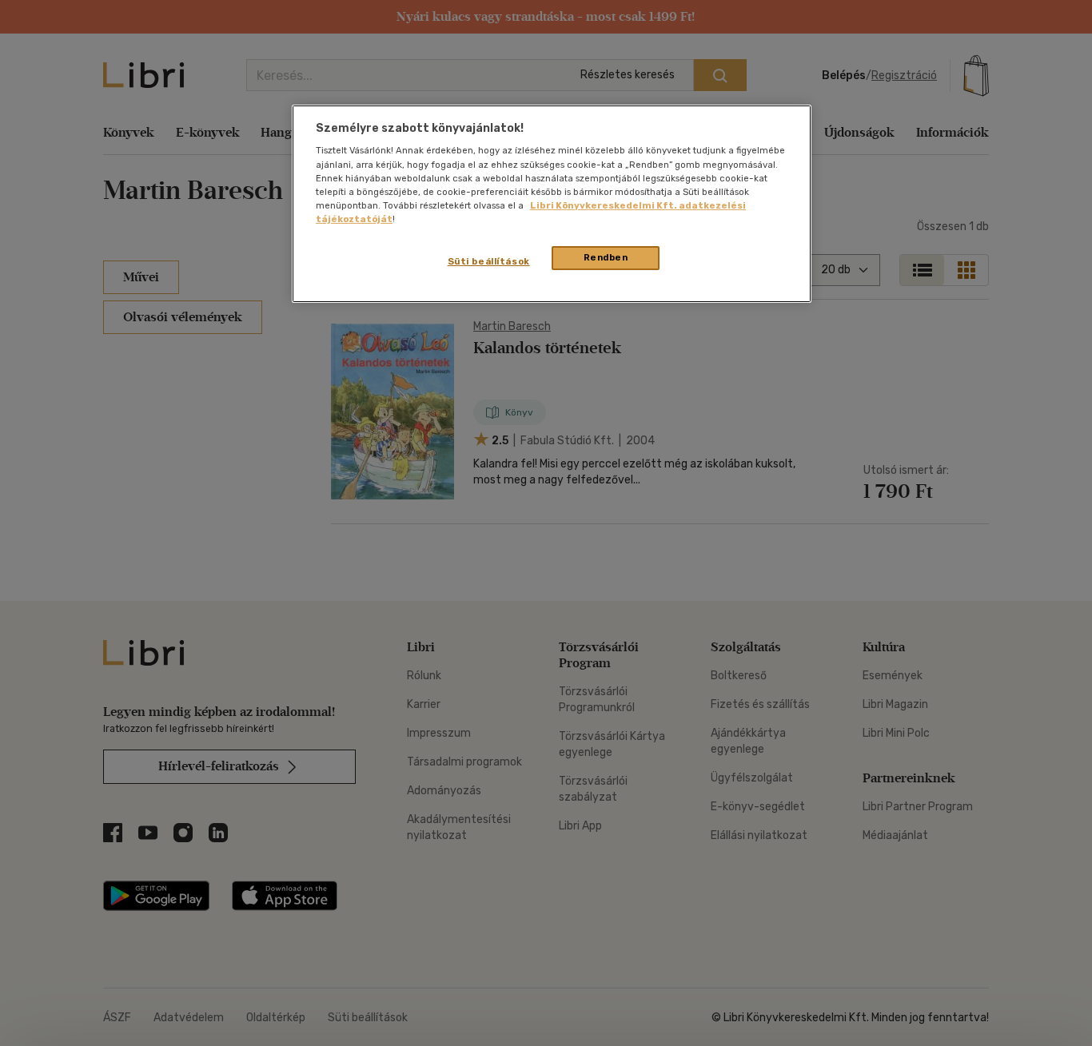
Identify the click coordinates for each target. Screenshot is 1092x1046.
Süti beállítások (489, 261)
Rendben (606, 257)
